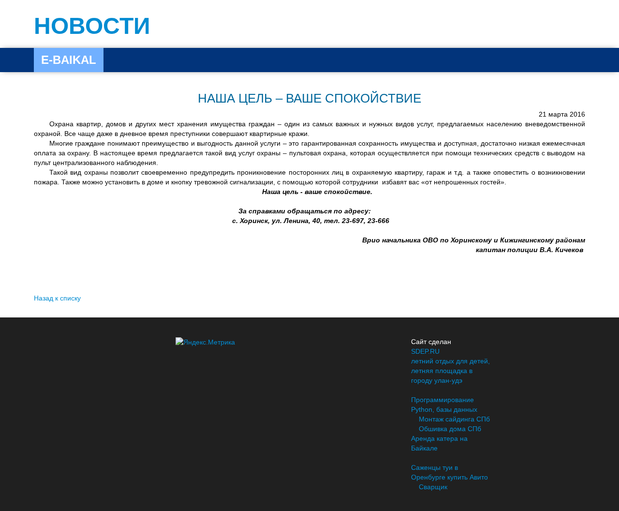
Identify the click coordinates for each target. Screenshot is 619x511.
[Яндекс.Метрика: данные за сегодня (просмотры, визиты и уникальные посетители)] (205, 342)
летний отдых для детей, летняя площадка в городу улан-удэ (450, 370)
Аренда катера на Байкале (439, 443)
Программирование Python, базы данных (444, 404)
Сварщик (433, 487)
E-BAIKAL (68, 59)
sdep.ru (425, 351)
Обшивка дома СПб (450, 429)
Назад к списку (57, 298)
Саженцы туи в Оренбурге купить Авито (449, 472)
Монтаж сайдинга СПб (454, 419)
